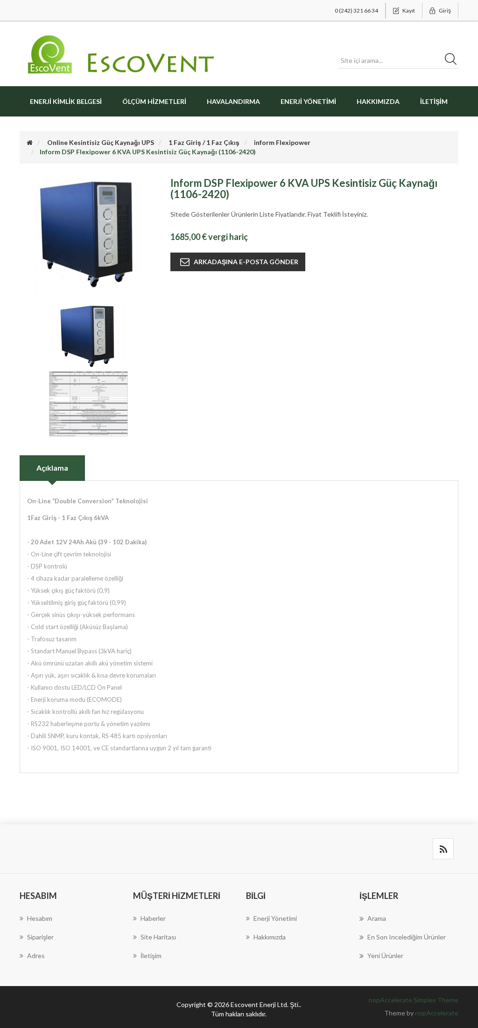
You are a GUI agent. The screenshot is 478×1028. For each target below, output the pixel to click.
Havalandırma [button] (233, 101)
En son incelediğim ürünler (406, 937)
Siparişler (40, 937)
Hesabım (39, 918)
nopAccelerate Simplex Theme (413, 1000)
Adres (36, 955)
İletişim (434, 101)
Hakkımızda (378, 101)
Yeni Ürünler (385, 955)
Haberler (153, 918)
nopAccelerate (436, 1013)
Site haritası (158, 937)
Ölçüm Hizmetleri (154, 101)
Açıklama (52, 467)
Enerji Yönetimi (308, 101)
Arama (376, 918)
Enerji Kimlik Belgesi (66, 101)
